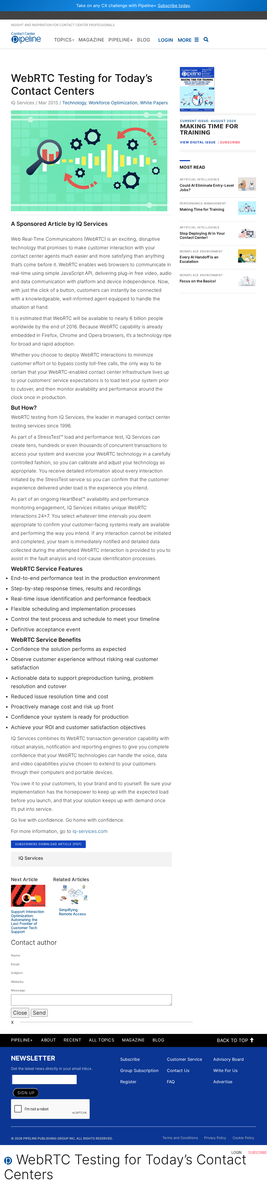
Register (128, 1081)
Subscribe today (174, 5)
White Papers (154, 102)
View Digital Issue (198, 142)
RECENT (72, 1040)
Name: (16, 955)
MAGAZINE (133, 1040)
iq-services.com (90, 831)
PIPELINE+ (22, 1040)
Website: (17, 982)
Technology (74, 102)
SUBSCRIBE (230, 142)
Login (165, 40)
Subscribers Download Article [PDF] (48, 844)
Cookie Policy (243, 1138)
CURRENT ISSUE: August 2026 (208, 121)
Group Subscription (139, 1070)
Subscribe (130, 1059)
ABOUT (48, 1040)
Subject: (17, 973)
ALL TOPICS (101, 1040)
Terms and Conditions (180, 1138)
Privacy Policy (215, 1138)
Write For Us (225, 1070)
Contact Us (178, 1070)
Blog (158, 1040)
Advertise (222, 1081)
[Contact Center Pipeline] (27, 37)
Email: (15, 964)
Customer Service (184, 1059)
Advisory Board (228, 1059)
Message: (18, 990)
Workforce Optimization (113, 102)
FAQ (171, 1081)
